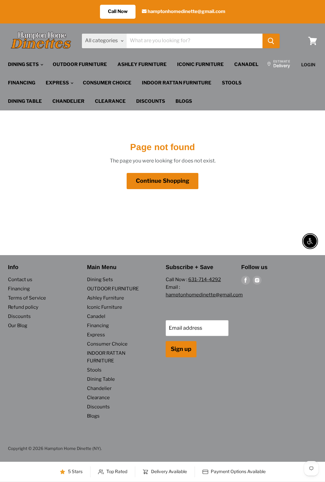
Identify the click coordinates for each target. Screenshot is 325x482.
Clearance (110, 101)
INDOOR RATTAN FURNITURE (176, 83)
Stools (232, 83)
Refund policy (23, 307)
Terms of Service (27, 298)
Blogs (184, 101)
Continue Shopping (162, 180)
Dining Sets (24, 64)
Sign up (181, 349)
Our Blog (17, 325)
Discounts (150, 101)
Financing (21, 83)
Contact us (20, 279)
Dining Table (25, 101)
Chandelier (68, 101)
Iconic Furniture (200, 64)
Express (58, 83)
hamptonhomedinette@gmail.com (186, 11)
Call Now (118, 11)
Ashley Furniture (142, 64)
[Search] (271, 41)
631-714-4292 (204, 279)
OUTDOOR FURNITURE (80, 64)
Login (308, 64)
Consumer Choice (107, 83)
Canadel (246, 64)
